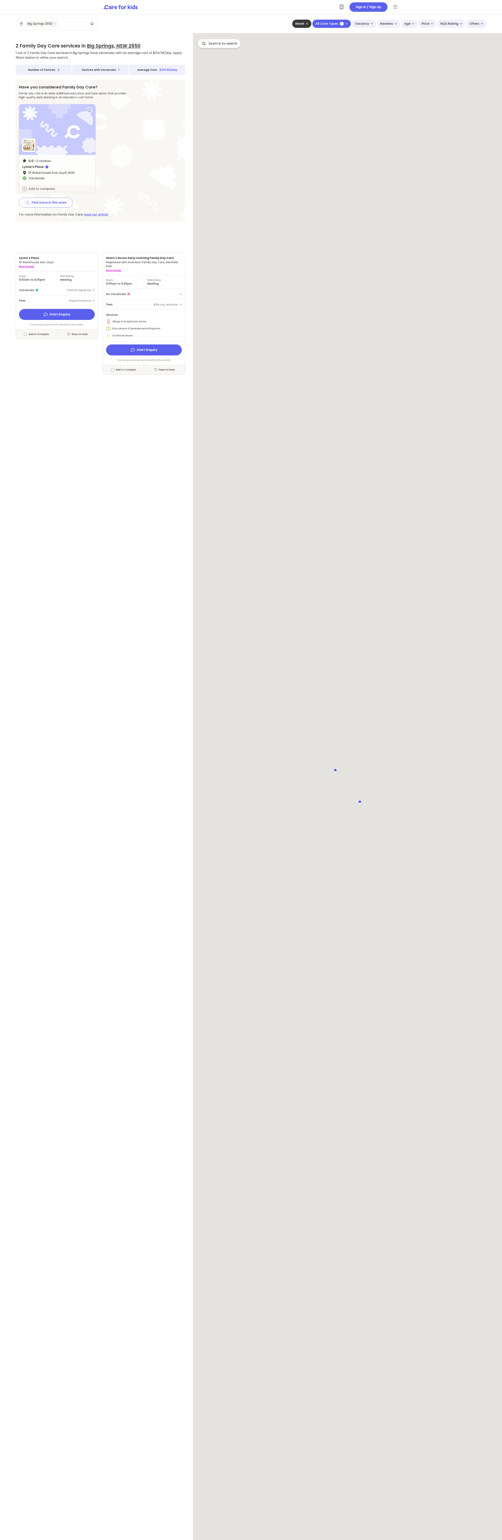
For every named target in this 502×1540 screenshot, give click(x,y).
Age (407, 23)
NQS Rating (449, 23)
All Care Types (329, 23)
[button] (360, 802)
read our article (96, 214)
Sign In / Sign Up (368, 7)
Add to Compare (39, 334)
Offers (474, 23)
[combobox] (57, 23)
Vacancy (362, 23)
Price (425, 23)
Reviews (386, 23)
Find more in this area (49, 202)
